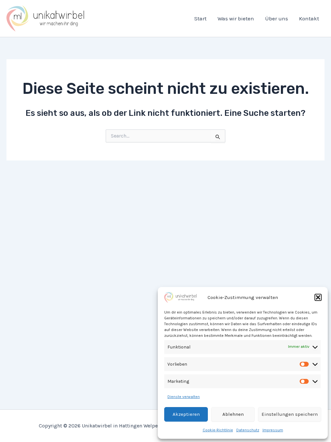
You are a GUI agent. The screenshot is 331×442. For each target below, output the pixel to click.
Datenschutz (247, 430)
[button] (318, 297)
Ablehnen (233, 414)
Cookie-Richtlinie (218, 430)
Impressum (272, 430)
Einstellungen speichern (290, 414)
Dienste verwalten (183, 396)
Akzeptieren (186, 414)
